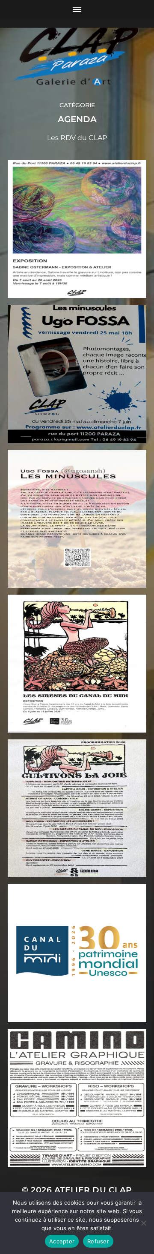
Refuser (98, 1241)
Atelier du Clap (93, 1190)
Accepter (61, 1241)
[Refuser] (143, 1223)
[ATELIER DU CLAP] (77, 50)
